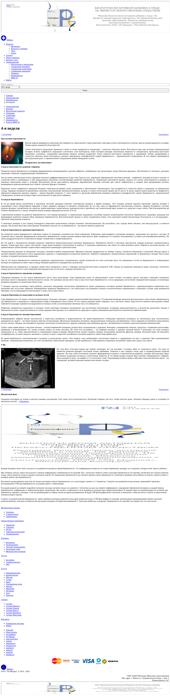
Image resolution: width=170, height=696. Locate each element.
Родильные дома (13, 549)
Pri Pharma (10, 637)
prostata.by (10, 655)
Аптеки (9, 55)
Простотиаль (11, 632)
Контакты (5, 619)
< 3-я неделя (6, 134)
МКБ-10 (14, 78)
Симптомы (10, 115)
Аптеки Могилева (13, 615)
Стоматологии (12, 514)
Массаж (9, 577)
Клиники (5, 538)
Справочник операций (20, 71)
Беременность (17, 76)
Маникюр (10, 589)
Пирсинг (10, 595)
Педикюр (10, 591)
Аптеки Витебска (13, 613)
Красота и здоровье (19, 49)
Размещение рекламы (15, 623)
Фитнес (9, 586)
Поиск (85, 90)
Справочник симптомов (21, 69)
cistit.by (9, 641)
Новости (9, 44)
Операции (10, 113)
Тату (8, 593)
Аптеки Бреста (12, 610)
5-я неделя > (164, 134)
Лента (13, 53)
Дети (13, 51)
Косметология (12, 575)
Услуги (4, 556)
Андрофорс (11, 634)
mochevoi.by (11, 646)
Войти (8, 80)
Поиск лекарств (12, 58)
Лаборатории (11, 517)
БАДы (8, 529)
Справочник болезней (20, 67)
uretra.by (9, 650)
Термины (15, 73)
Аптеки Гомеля (12, 608)
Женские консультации (16, 551)
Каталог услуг (12, 60)
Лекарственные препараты (12, 521)
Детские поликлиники (15, 547)
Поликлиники (12, 545)
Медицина (15, 46)
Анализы (10, 512)
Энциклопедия (12, 62)
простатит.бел (12, 639)
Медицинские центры (10, 508)
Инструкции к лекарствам (22, 64)
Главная (9, 95)
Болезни (9, 109)
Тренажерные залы (14, 584)
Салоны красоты (13, 562)
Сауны (9, 580)
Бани (8, 582)
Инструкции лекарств (15, 111)
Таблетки (10, 527)
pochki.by (10, 648)
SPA (8, 564)
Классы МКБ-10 (13, 122)
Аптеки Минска (13, 606)
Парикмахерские (13, 573)
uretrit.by (9, 652)
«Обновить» (24, 401)
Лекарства (10, 525)
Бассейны (10, 560)
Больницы (10, 542)
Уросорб (9, 630)
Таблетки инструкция (15, 532)
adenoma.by (11, 643)
